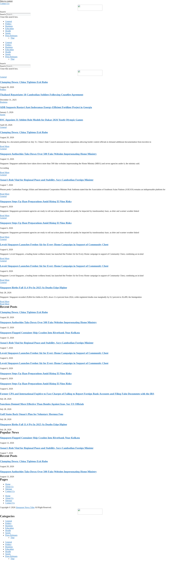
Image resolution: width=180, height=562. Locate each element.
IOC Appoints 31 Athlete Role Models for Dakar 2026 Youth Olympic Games (41, 119)
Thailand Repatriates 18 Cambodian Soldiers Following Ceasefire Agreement (41, 94)
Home (7, 484)
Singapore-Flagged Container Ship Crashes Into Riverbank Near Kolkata (40, 332)
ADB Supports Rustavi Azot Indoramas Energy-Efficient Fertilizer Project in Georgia (46, 107)
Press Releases (11, 36)
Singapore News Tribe (25, 507)
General (8, 21)
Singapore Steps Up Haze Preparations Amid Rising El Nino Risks (36, 201)
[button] (90, 12)
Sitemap (8, 489)
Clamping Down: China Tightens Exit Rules (24, 82)
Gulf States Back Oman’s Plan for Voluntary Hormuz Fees (31, 414)
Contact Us (10, 491)
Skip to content (6, 1)
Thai (12, 38)
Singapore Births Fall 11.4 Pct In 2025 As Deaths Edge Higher (33, 287)
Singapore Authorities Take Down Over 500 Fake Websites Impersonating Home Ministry (48, 154)
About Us (9, 486)
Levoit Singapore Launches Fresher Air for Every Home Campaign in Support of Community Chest (54, 244)
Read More (4, 146)
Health (8, 31)
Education (9, 28)
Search (3, 14)
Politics (8, 24)
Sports (8, 33)
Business (9, 26)
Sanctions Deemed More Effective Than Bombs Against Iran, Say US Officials (42, 404)
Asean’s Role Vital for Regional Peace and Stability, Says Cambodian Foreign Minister (46, 179)
